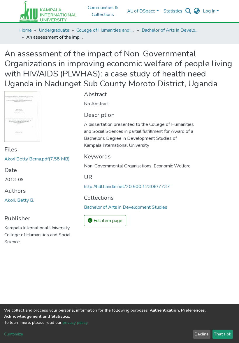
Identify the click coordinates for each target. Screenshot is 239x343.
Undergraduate (54, 30)
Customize (13, 334)
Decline (202, 334)
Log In (209, 11)
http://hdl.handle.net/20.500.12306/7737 (127, 186)
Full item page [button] (107, 220)
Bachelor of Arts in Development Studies (171, 30)
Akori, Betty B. (19, 200)
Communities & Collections (103, 11)
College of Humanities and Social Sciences (105, 30)
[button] (197, 11)
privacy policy (75, 322)
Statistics (173, 11)
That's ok (222, 334)
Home (25, 30)
